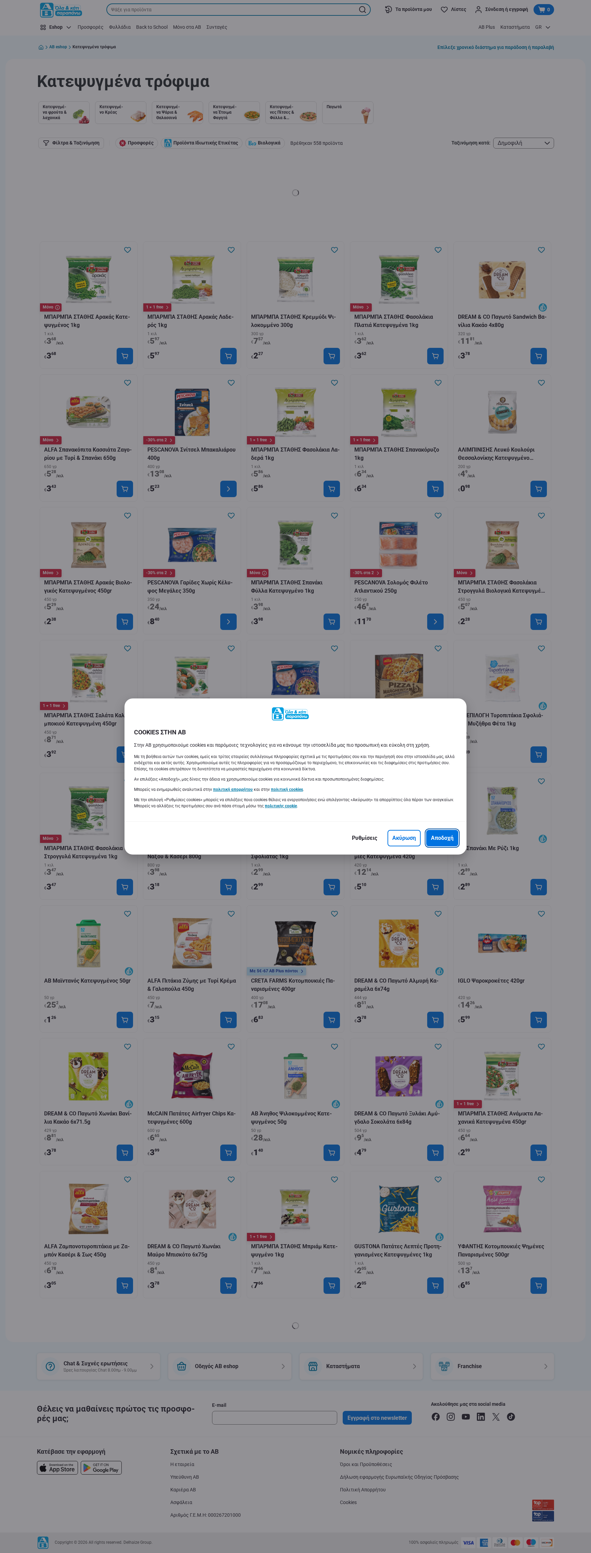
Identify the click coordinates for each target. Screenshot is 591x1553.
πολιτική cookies (287, 789)
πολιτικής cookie (281, 806)
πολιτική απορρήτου (233, 789)
